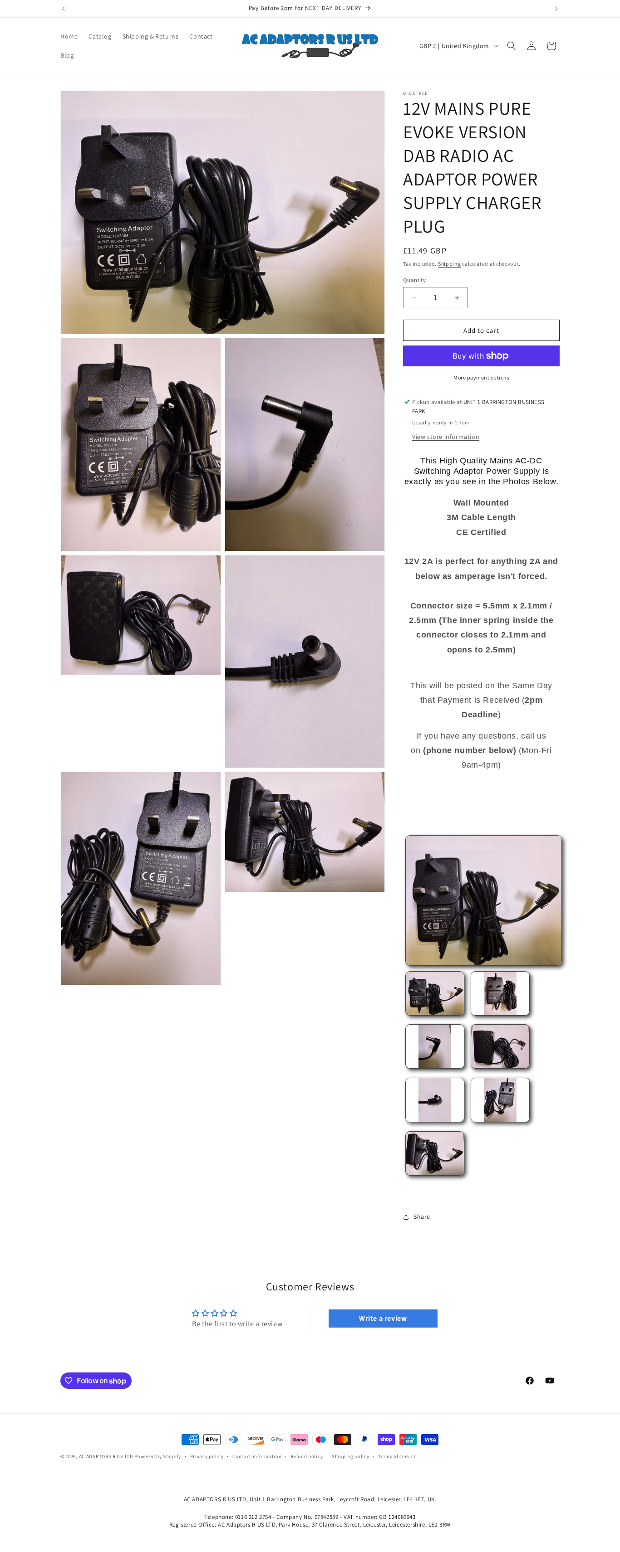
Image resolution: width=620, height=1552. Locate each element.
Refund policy (306, 1456)
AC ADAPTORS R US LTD (106, 1456)
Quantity (414, 280)
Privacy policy (207, 1456)
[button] (512, 46)
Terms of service (397, 1456)
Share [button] (421, 1216)
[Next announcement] (556, 8)
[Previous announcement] (64, 8)
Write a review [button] (383, 1318)
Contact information (256, 1456)
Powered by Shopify (157, 1456)
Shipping (449, 263)
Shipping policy (350, 1456)
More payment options (481, 377)
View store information (445, 437)
